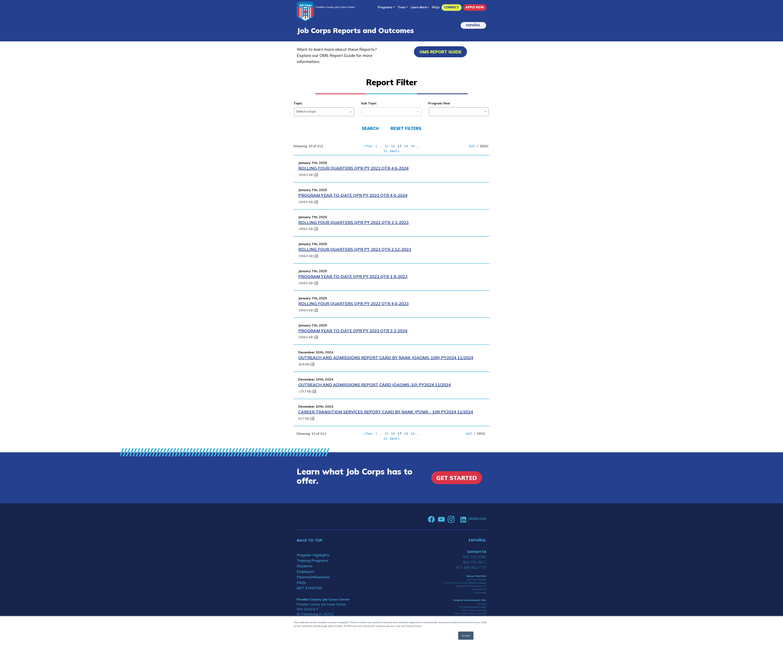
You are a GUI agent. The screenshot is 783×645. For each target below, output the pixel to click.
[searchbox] (431, 111)
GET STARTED (309, 588)
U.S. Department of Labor (472, 606)
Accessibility (479, 589)
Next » (394, 151)
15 (386, 146)
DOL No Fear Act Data (474, 610)
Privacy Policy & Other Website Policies (465, 582)
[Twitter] (457, 519)
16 (393, 146)
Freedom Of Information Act (471, 585)
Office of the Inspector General (469, 613)
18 (406, 146)
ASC (472, 146)
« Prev (368, 146)
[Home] (305, 11)
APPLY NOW (475, 7)
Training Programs (312, 560)
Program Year (439, 103)
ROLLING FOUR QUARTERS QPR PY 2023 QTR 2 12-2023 (354, 249)
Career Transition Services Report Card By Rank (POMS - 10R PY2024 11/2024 (385, 411)
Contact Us (476, 551)
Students (304, 566)
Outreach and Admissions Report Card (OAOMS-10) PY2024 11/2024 (374, 384)
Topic (297, 103)
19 (412, 146)
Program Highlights (313, 555)
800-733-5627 (474, 562)
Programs (385, 7)
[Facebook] (431, 519)
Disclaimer (480, 592)
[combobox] (324, 111)
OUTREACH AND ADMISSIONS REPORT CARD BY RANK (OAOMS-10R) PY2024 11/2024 (385, 357)
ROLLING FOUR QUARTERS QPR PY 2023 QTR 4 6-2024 (353, 168)
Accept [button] (466, 635)
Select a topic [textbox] (306, 111)
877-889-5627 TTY (471, 567)
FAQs (436, 7)
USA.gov (481, 603)
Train (401, 7)
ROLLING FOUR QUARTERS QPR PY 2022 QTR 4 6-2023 (353, 303)
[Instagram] (451, 519)
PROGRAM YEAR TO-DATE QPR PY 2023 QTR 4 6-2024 (352, 195)
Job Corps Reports (476, 579)
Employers (305, 571)
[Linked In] (463, 519)
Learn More (419, 7)
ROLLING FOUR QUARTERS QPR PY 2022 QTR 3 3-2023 (353, 222)
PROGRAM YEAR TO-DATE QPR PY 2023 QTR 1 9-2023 (352, 276)
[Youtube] (441, 519)
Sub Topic (369, 103)
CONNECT (451, 7)
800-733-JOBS (474, 557)
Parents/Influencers (313, 577)
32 (385, 151)
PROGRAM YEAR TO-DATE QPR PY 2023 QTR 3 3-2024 (352, 330)
